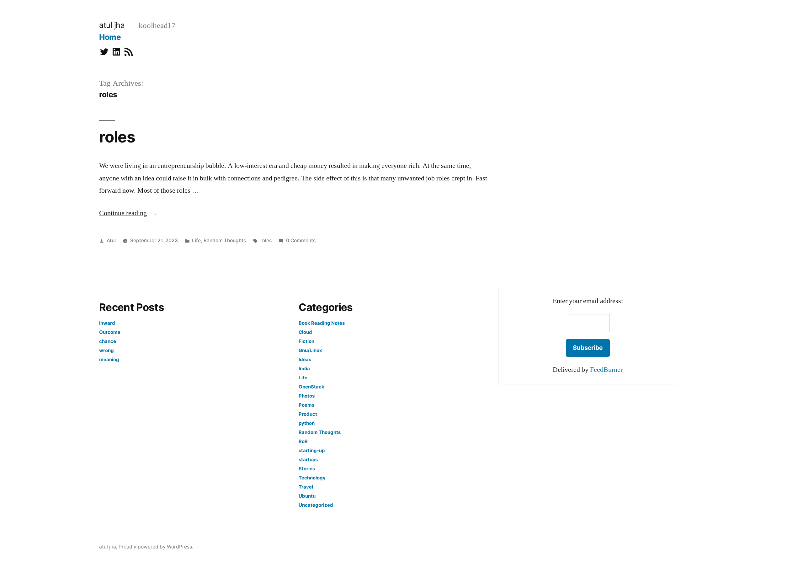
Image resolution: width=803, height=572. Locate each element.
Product (308, 414)
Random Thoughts (225, 240)
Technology (312, 478)
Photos (307, 396)
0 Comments (301, 240)
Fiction (306, 341)
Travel (306, 487)
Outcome (109, 332)
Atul (111, 240)
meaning (109, 359)
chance (107, 341)
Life (196, 240)
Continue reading (128, 213)
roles (117, 136)
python (307, 423)
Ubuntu (307, 496)
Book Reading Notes (322, 323)
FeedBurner (606, 369)
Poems (306, 405)
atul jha (112, 25)
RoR (303, 441)
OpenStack (311, 387)
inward (107, 323)
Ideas (305, 359)
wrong (106, 350)
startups (308, 459)
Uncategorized (316, 505)
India (304, 369)
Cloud (305, 332)
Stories (307, 469)
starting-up (312, 450)
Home (110, 37)
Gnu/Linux (310, 350)
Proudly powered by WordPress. (156, 547)
